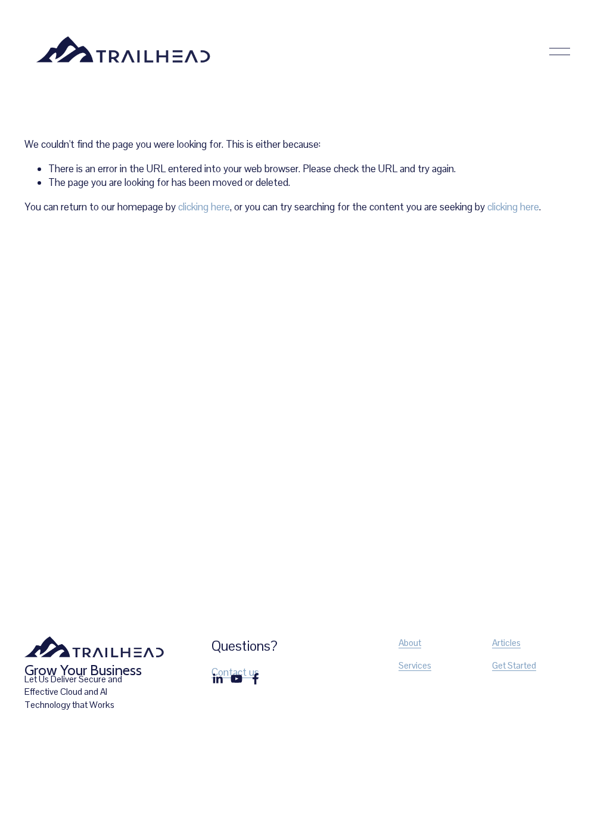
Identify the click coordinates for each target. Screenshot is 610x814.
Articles (506, 642)
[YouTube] (236, 679)
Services (415, 665)
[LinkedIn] (217, 679)
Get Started (514, 665)
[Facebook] (256, 679)
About (410, 642)
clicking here (204, 206)
